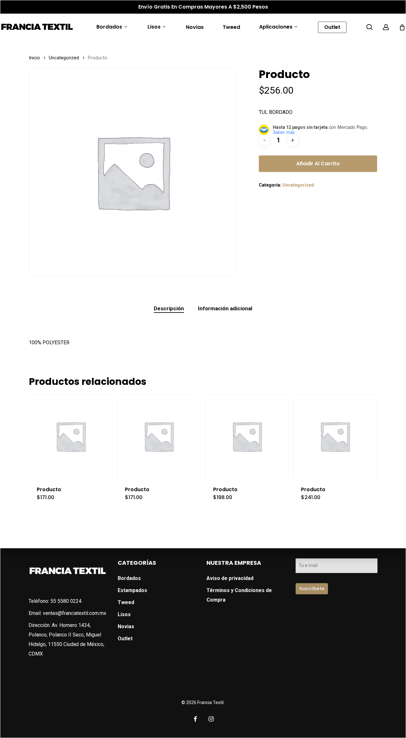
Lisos (124, 614)
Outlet (125, 639)
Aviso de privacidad (229, 578)
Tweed (126, 602)
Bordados (129, 578)
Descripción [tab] (169, 308)
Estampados (132, 590)
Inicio (34, 58)
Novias (126, 626)
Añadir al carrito (318, 163)
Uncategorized (64, 58)
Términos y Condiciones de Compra (239, 595)
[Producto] (71, 436)
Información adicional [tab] (225, 308)
